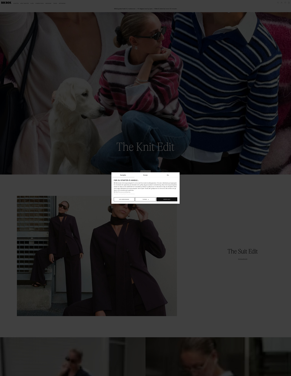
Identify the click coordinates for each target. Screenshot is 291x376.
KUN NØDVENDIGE (124, 199)
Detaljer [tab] (145, 175)
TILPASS (145, 199)
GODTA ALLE (166, 199)
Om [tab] (168, 175)
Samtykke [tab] (123, 175)
